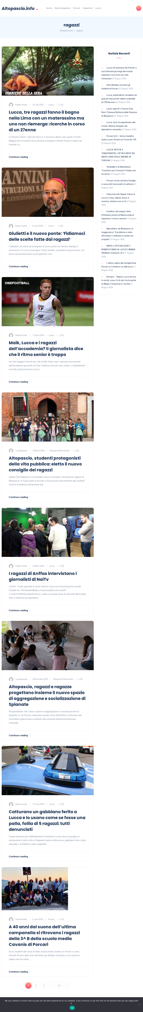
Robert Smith (21, 105)
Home (49, 8)
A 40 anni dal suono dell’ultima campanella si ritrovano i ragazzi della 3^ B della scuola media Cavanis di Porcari (44, 935)
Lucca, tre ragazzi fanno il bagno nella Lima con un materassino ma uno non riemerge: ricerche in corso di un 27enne (47, 121)
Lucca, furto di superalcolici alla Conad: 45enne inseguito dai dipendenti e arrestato (118, 126)
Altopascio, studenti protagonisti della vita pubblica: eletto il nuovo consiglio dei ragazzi (45, 464)
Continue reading (18, 157)
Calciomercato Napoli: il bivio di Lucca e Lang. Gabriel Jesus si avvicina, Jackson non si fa (118, 198)
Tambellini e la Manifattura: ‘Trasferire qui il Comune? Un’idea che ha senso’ (118, 170)
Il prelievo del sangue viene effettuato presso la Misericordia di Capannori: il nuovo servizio (117, 215)
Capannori (88, 8)
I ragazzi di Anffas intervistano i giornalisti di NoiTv (43, 576)
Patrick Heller (21, 919)
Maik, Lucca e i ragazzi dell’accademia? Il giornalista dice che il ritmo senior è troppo (46, 349)
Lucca (98, 8)
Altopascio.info (20, 8)
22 (59, 985)
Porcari (76, 8)
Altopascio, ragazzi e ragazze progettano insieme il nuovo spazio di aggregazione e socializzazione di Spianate (47, 695)
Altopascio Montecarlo (59, 451)
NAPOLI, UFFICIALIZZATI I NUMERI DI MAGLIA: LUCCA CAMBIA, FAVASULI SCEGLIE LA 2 (118, 249)
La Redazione (21, 451)
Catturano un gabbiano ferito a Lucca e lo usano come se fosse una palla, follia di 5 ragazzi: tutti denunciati (47, 820)
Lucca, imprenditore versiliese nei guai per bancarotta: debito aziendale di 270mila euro (119, 98)
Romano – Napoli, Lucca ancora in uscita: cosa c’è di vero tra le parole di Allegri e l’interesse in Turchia (118, 280)
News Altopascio (63, 8)
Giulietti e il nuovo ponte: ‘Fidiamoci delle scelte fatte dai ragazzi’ (47, 236)
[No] (139, 1004)
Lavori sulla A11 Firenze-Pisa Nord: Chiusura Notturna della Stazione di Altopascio (119, 112)
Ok (72, 1008)
